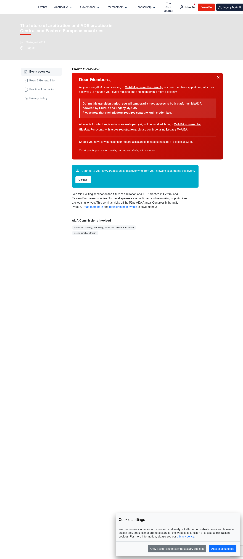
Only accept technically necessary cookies (177, 548)
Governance (88, 7)
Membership (115, 7)
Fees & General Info (42, 80)
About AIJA (61, 7)
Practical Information (40, 89)
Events (42, 7)
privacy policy (185, 536)
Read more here (93, 206)
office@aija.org (182, 141)
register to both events (123, 206)
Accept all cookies (222, 548)
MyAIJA (190, 7)
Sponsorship (144, 7)
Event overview (39, 71)
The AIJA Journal (168, 7)
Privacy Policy (38, 98)
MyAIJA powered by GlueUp (144, 87)
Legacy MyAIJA (126, 108)
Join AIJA (206, 7)
